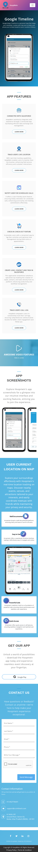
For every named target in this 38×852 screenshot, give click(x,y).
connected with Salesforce (19, 116)
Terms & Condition (25, 850)
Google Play (22, 677)
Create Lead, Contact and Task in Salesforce (19, 271)
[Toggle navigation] (32, 5)
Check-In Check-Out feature (19, 232)
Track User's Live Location (19, 154)
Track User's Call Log (19, 310)
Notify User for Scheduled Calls (19, 193)
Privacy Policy (11, 850)
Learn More (19, 132)
